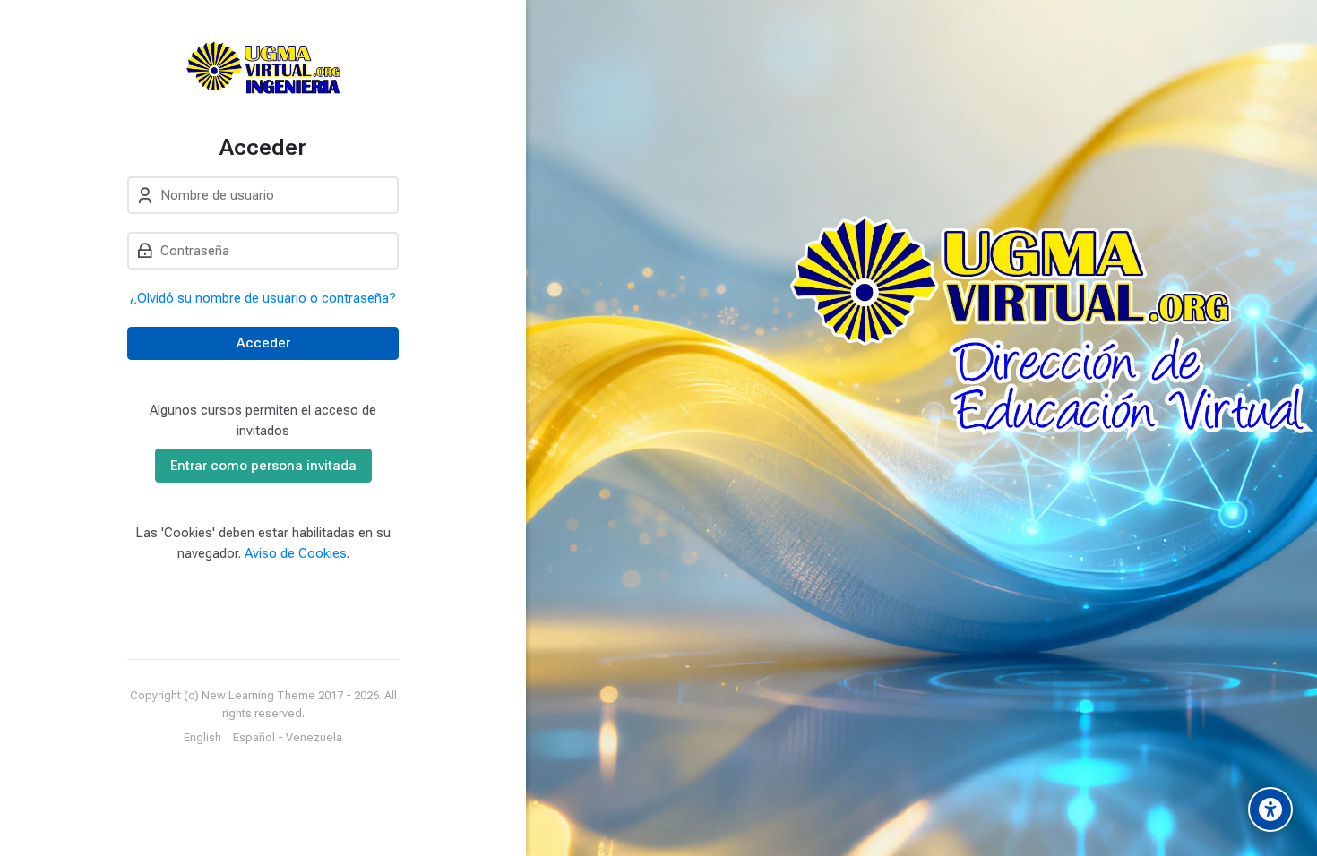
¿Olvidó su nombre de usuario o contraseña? (263, 298)
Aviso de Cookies (296, 553)
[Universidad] (263, 67)
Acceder (263, 343)
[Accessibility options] (1270, 809)
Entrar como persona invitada (263, 466)
